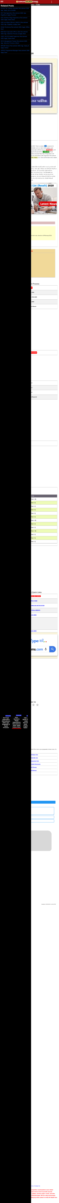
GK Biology (34, 770)
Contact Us (37, 1186)
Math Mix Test (34, 757)
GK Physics (34, 767)
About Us (31, 1186)
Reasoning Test (35, 761)
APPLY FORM (33, 600)
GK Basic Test (34, 754)
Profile (38, 4)
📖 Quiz (32, 4)
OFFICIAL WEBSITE (35, 610)
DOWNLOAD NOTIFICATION (37, 605)
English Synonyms (35, 764)
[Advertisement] (37, 17)
